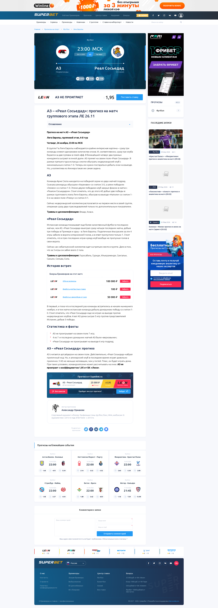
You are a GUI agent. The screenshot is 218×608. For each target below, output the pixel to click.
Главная (37, 29)
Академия (115, 15)
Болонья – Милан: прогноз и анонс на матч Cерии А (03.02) (165, 228)
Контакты (44, 577)
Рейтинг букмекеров (70, 15)
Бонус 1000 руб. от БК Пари (136, 582)
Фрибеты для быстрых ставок (74, 289)
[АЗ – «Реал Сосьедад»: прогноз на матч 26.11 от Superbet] (106, 429)
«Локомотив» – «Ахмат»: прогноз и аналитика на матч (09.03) (164, 193)
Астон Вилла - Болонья (52, 457)
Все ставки (101, 590)
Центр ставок (101, 15)
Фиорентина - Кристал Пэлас (128, 457)
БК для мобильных (76, 586)
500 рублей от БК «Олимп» (136, 586)
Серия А (156, 222)
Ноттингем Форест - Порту (90, 457)
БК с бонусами (74, 590)
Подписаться (166, 284)
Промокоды (67, 22)
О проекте (44, 582)
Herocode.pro (174, 601)
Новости (129, 22)
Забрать (125, 281)
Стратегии (93, 22)
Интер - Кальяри (127, 483)
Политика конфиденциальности (48, 587)
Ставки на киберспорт (112, 22)
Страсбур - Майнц (53, 483)
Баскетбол (101, 582)
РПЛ (154, 187)
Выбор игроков (75, 582)
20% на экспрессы (69, 281)
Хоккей (100, 586)
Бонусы (126, 15)
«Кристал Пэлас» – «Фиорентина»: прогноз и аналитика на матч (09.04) (164, 157)
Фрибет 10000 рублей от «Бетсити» (135, 591)
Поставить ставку (129, 97)
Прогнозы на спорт (51, 29)
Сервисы (54, 22)
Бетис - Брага (90, 483)
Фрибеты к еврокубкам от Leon (75, 297)
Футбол (66, 29)
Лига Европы (78, 29)
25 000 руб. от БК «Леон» (135, 577)
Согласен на (157, 278)
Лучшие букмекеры (76, 577)
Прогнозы (88, 15)
